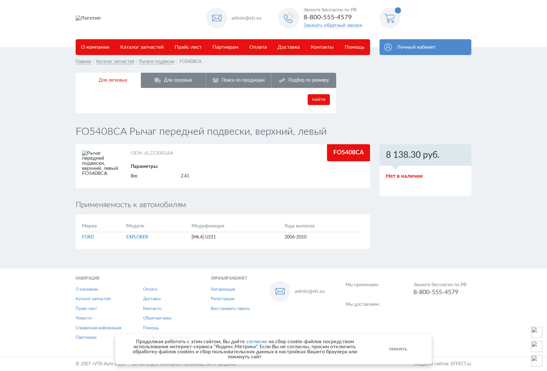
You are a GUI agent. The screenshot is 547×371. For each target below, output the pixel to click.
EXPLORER (137, 237)
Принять (398, 349)
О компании (95, 47)
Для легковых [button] (113, 80)
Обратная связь (157, 318)
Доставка (289, 47)
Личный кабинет (416, 47)
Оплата (258, 47)
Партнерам (225, 47)
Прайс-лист (188, 47)
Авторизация (223, 290)
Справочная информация (98, 328)
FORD (88, 237)
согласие (256, 341)
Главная (83, 61)
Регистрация (222, 299)
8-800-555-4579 (328, 17)
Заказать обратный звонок (333, 25)
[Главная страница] (138, 18)
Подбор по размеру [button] (308, 80)
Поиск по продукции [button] (243, 80)
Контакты (322, 47)
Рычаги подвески (156, 61)
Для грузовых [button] (178, 80)
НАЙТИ (318, 100)
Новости (83, 318)
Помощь (355, 47)
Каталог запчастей (142, 47)
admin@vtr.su (246, 18)
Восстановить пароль (230, 309)
